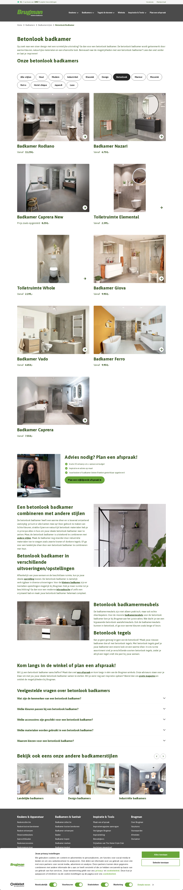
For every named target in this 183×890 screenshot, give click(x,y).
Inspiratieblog (99, 835)
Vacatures (149, 2)
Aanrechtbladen (24, 839)
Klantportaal (161, 2)
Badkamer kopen (62, 839)
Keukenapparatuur (25, 847)
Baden (58, 835)
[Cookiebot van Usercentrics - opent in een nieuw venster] (17, 885)
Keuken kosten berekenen (28, 826)
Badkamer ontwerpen (64, 831)
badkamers (30, 25)
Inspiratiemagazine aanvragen (106, 826)
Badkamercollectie (63, 822)
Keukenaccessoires (25, 843)
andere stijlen (24, 538)
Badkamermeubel (62, 847)
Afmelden (135, 835)
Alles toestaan (160, 854)
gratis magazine (147, 676)
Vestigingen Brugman (102, 831)
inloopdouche (63, 589)
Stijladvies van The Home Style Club (108, 843)
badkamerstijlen (45, 25)
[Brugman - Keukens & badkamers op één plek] (30, 13)
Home (19, 25)
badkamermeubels (134, 615)
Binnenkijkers (98, 839)
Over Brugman (137, 822)
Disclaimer (135, 839)
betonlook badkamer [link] (64, 25)
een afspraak (83, 672)
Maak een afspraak (101, 822)
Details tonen (144, 885)
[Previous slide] (156, 756)
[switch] (79, 884)
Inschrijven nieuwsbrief (102, 847)
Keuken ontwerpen (25, 831)
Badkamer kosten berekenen (67, 826)
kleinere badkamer (71, 582)
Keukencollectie (24, 822)
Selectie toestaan (161, 862)
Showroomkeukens (25, 835)
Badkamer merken (63, 843)
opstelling (29, 579)
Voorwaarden (137, 831)
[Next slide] (163, 756)
